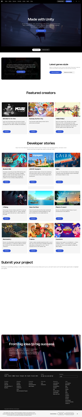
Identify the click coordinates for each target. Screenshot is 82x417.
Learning (24, 1)
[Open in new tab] (11, 386)
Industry (10, 1)
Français (17, 375)
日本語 (13, 375)
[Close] (77, 414)
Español (28, 375)
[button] (61, 1)
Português (22, 375)
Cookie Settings (53, 413)
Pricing (31, 1)
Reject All (61, 413)
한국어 (37, 375)
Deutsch (9, 375)
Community (19, 1)
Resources (14, 1)
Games (6, 1)
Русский (33, 375)
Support (28, 1)
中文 (25, 375)
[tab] (36, 50)
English (5, 375)
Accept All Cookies (69, 413)
